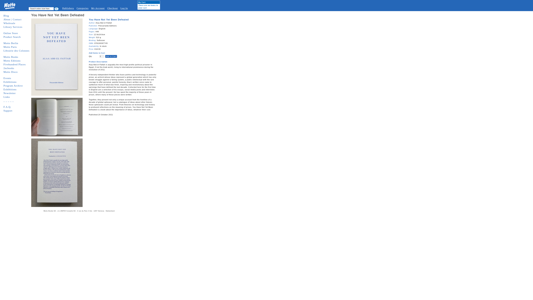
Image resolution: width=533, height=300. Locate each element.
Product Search (12, 37)
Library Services (12, 27)
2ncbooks (8, 68)
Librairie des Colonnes (16, 50)
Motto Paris (10, 47)
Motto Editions (12, 60)
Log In (124, 8)
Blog (6, 15)
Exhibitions (10, 82)
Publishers (68, 8)
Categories (83, 8)
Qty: (90, 56)
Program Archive (13, 85)
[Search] (56, 9)
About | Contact (12, 19)
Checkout (112, 8)
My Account (98, 8)
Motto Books (10, 57)
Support (7, 110)
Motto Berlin (10, 43)
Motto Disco (10, 72)
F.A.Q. (7, 107)
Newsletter (9, 93)
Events (7, 78)
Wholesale (9, 23)
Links (6, 97)
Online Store (10, 33)
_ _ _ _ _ (8, 100)
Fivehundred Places (14, 64)
